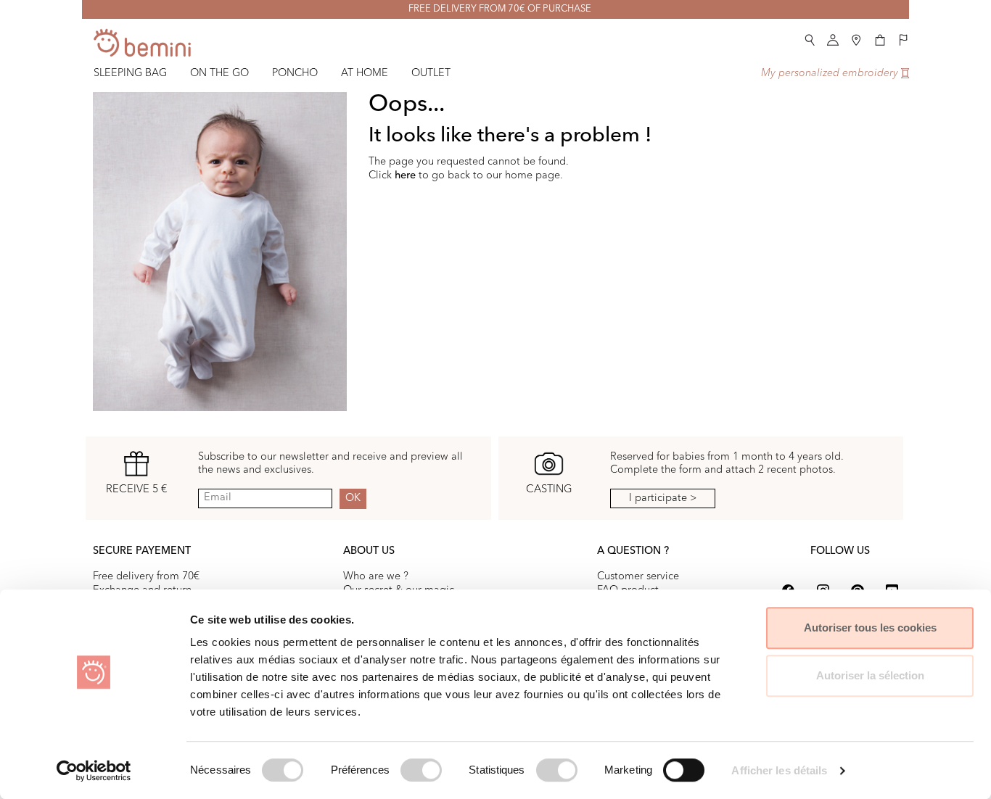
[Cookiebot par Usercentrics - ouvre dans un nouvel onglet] (93, 771)
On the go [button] (219, 73)
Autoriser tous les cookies (870, 627)
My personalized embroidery (831, 73)
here (405, 175)
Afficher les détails (779, 770)
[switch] (421, 770)
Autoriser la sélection (870, 675)
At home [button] (364, 73)
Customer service (638, 576)
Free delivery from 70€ (146, 576)
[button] (810, 37)
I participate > (663, 498)
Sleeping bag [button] (130, 73)
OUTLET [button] (431, 73)
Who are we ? (375, 576)
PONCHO (295, 73)
